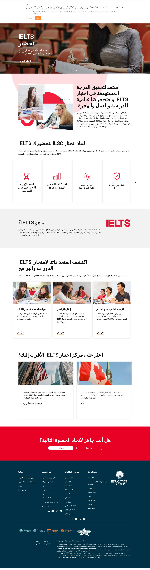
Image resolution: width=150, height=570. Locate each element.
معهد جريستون (22, 490)
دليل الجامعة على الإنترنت (26, 478)
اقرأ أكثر (100, 332)
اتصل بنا (67, 494)
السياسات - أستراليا (47, 494)
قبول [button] (38, 18)
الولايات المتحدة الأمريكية (32, 404)
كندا (82, 404)
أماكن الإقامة (92, 492)
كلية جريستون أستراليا (48, 478)
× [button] (27, 4)
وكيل (89, 496)
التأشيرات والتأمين (70, 506)
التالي (135, 182)
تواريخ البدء (68, 502)
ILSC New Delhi (70, 490)
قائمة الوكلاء (92, 508)
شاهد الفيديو (24, 61)
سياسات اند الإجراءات (71, 510)
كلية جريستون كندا (47, 482)
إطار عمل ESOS (74, 555)
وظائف (90, 504)
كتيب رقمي (91, 488)
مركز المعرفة (92, 500)
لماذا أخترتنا (91, 478)
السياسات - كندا (46, 498)
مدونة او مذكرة (69, 514)
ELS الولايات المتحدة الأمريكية (27, 482)
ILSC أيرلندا (68, 486)
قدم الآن (67, 498)
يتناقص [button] (30, 18)
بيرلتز (20, 486)
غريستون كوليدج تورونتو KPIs (50, 502)
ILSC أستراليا (69, 478)
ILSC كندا (68, 482)
